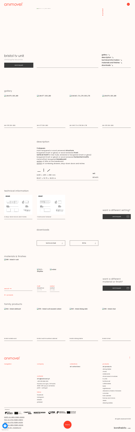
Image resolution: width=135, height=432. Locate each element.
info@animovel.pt (43, 379)
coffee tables (107, 383)
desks (104, 400)
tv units (105, 379)
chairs (105, 371)
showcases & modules (110, 376)
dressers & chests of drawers (112, 391)
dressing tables (108, 403)
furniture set (106, 381)
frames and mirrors (109, 398)
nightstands (107, 388)
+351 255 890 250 (42, 381)
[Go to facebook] (5, 425)
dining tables (107, 369)
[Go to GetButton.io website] (5, 430)
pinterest (40, 402)
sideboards (106, 374)
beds (104, 386)
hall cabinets (107, 396)
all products (107, 366)
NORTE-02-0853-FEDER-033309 (14, 417)
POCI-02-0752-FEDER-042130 (13, 422)
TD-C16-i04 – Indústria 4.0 (12, 428)
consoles (106, 393)
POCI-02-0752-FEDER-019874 (13, 420)
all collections (75, 366)
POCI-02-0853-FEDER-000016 (13, 425)
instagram (40, 397)
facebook (40, 395)
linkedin (39, 400)
